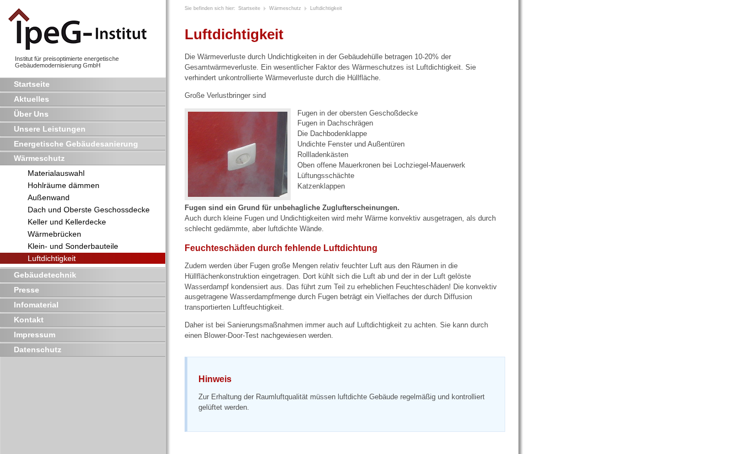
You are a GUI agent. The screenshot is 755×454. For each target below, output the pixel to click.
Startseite (32, 84)
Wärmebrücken (54, 233)
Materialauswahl (56, 173)
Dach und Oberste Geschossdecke (89, 209)
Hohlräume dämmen (63, 185)
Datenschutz (37, 349)
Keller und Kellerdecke (67, 221)
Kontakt (29, 319)
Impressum (34, 334)
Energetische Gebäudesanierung (76, 143)
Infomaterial (36, 304)
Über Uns (31, 113)
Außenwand (49, 197)
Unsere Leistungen (50, 128)
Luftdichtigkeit (52, 258)
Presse (26, 289)
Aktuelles (31, 99)
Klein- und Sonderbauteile (73, 246)
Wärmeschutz (39, 158)
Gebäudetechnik (45, 274)
